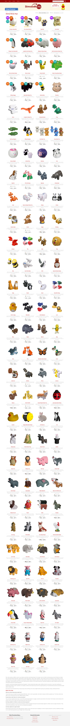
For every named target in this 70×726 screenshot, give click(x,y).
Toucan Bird (13, 622)
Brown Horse (27, 73)
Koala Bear (57, 29)
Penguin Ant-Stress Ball (13, 51)
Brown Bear (27, 600)
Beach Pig (13, 666)
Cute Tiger (13, 556)
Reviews (18, 1)
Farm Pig (27, 578)
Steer (42, 512)
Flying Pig (13, 600)
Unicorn (56, 380)
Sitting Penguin (28, 139)
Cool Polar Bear (28, 271)
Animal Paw (27, 161)
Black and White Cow (57, 490)
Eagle (42, 227)
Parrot (28, 512)
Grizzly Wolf (57, 468)
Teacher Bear (13, 227)
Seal (13, 358)
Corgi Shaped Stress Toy (42, 402)
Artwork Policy (35, 716)
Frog (57, 117)
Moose (13, 402)
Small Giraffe (27, 402)
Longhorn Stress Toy (28, 117)
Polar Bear (28, 556)
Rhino (42, 380)
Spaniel (13, 183)
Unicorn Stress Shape (28, 622)
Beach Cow (28, 644)
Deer (42, 249)
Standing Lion (13, 578)
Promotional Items (10, 716)
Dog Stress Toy (57, 139)
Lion (57, 314)
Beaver (42, 336)
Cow (57, 161)
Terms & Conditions (35, 721)
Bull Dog (27, 666)
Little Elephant (42, 314)
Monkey (42, 161)
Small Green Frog (27, 446)
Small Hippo (13, 490)
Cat (57, 424)
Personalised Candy (10, 718)
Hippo (28, 336)
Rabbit (57, 446)
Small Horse (42, 446)
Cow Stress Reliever (27, 29)
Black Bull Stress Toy (28, 95)
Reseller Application (55, 718)
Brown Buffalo (42, 600)
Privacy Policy (35, 718)
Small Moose (42, 556)
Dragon (13, 249)
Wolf (42, 271)
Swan (42, 293)
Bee (13, 271)
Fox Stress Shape (42, 534)
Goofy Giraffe (42, 73)
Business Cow (13, 644)
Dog (57, 249)
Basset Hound (13, 512)
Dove (13, 117)
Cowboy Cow (42, 644)
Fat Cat (42, 578)
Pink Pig (42, 468)
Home (6, 1)
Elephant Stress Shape (42, 51)
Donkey (57, 512)
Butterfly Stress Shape (42, 358)
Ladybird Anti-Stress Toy (27, 51)
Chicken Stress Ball (13, 29)
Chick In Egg (13, 314)
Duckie (13, 424)
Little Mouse (57, 556)
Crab (13, 205)
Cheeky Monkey (42, 117)
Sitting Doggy (13, 95)
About (10, 1)
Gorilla (42, 666)
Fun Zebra (57, 622)
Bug (57, 336)
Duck (57, 358)
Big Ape (42, 183)
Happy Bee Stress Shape (27, 424)
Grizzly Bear (57, 183)
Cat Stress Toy (42, 139)
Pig (27, 249)
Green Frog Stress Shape (57, 73)
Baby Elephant (42, 490)
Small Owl (13, 468)
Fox (27, 358)
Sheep (42, 205)
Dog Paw (42, 29)
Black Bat (27, 314)
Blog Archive (55, 720)
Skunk (28, 293)
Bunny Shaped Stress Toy (27, 205)
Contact (14, 1)
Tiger (13, 293)
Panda (57, 205)
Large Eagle (27, 490)
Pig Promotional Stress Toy (57, 51)
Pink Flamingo (27, 183)
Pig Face (57, 95)
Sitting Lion (28, 468)
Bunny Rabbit (13, 161)
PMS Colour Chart (55, 716)
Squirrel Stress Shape (57, 271)
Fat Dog (56, 578)
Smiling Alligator (13, 139)
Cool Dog (13, 534)
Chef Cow (42, 622)
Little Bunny (42, 424)
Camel (28, 227)
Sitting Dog (13, 446)
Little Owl (13, 380)
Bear (13, 336)
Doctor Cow (57, 644)
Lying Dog (57, 600)
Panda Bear (28, 534)
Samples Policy (35, 720)
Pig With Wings (57, 293)
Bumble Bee (42, 95)
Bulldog (56, 227)
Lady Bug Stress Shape (57, 402)
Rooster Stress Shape (57, 534)
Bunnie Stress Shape (13, 73)
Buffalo (27, 380)
